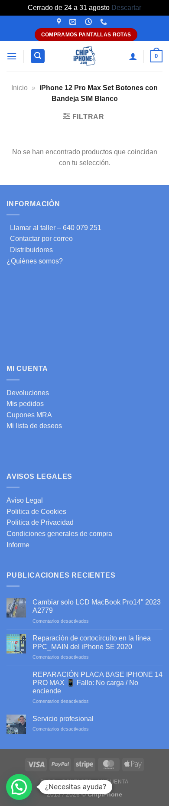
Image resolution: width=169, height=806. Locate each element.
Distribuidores (29, 250)
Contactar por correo (39, 238)
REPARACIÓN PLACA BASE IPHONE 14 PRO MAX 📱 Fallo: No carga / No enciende (97, 683)
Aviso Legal (24, 500)
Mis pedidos (25, 403)
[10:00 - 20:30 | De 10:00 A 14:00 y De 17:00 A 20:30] (89, 22)
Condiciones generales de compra (59, 533)
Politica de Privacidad (40, 522)
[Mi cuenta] (133, 56)
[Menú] (11, 56)
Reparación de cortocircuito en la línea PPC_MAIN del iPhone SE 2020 (91, 642)
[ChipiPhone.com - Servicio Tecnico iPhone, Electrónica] (85, 56)
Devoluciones (27, 392)
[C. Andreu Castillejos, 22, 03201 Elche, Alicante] (60, 22)
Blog (47, 782)
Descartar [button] (126, 7)
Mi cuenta (113, 782)
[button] (19, 787)
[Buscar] (38, 56)
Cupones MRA (29, 415)
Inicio (19, 87)
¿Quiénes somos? (34, 261)
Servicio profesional (63, 718)
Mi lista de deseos (34, 425)
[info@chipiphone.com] (73, 22)
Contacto (77, 782)
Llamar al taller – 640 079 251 (53, 227)
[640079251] (104, 22)
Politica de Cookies (36, 511)
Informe (17, 545)
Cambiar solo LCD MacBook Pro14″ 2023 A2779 (96, 606)
